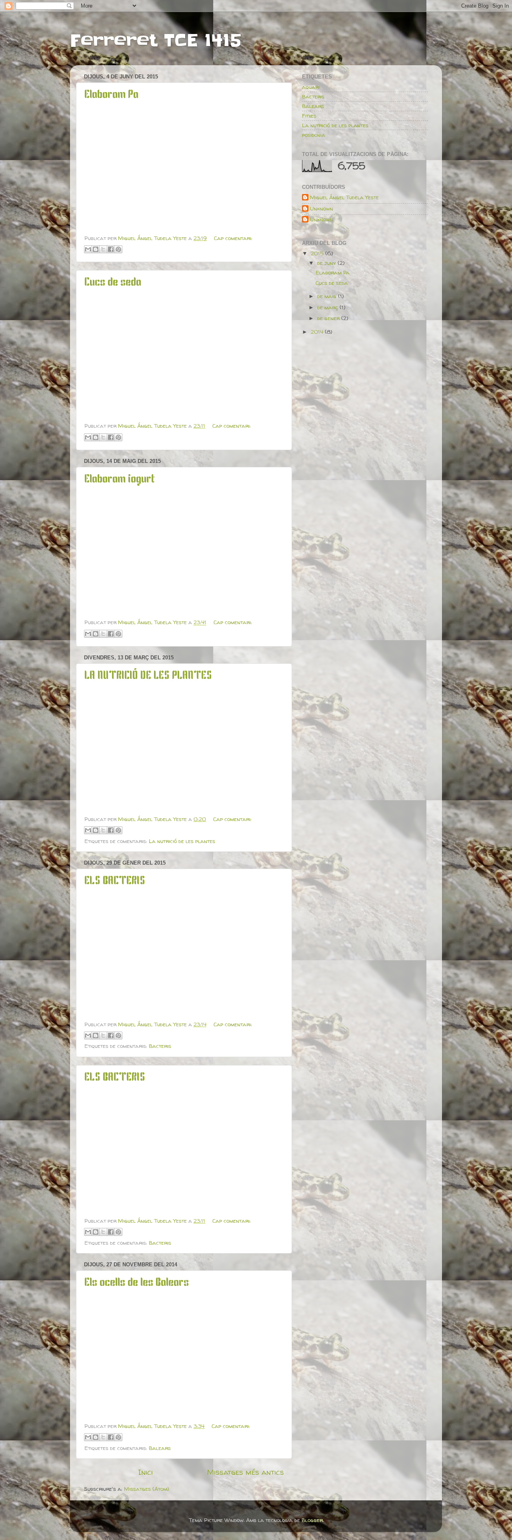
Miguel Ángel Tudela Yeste (344, 197)
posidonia (313, 134)
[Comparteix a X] (103, 249)
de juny (327, 262)
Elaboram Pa (111, 95)
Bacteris (160, 1045)
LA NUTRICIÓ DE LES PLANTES (148, 676)
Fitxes (309, 115)
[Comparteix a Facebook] (111, 249)
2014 (318, 331)
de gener (329, 318)
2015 (318, 253)
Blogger (312, 1520)
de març (328, 307)
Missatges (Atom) (146, 1488)
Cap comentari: (233, 238)
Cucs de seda (112, 282)
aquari (311, 86)
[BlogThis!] (96, 249)
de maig (327, 296)
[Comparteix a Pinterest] (118, 249)
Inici (145, 1472)
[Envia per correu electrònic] (88, 249)
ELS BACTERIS (114, 881)
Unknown (321, 208)
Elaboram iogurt (119, 479)
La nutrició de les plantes (182, 841)
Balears (160, 1448)
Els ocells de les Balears (136, 1283)
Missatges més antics (245, 1472)
